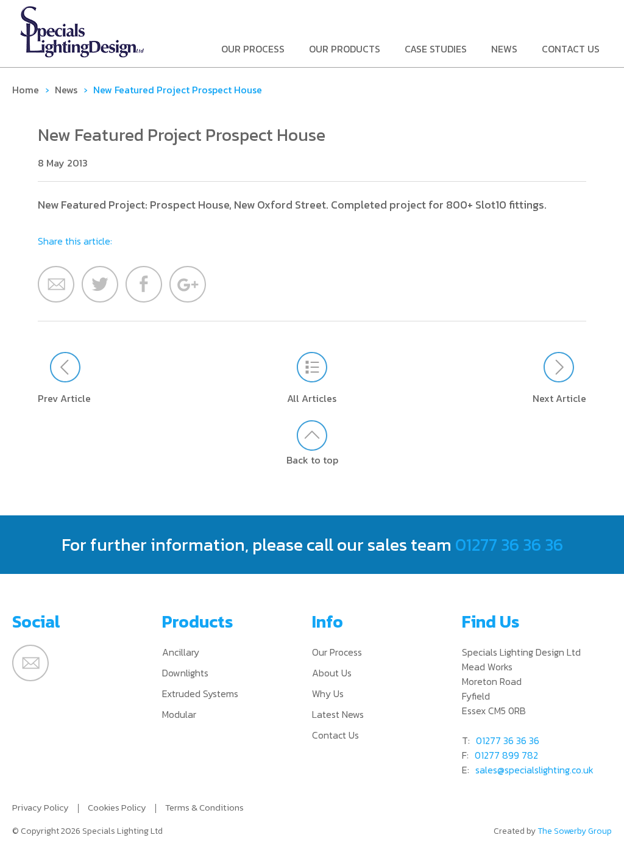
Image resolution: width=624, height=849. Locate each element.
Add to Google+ (187, 284)
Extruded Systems (200, 693)
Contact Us (571, 49)
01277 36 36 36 (509, 544)
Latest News (338, 714)
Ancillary (180, 652)
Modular (179, 714)
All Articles (311, 398)
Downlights (185, 672)
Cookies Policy (117, 807)
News (504, 49)
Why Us (328, 693)
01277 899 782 (506, 755)
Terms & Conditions (204, 807)
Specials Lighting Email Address (30, 663)
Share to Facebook (144, 284)
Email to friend (56, 284)
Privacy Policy (40, 807)
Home (25, 89)
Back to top (312, 460)
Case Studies (436, 49)
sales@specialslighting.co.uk (534, 769)
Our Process (253, 49)
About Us (332, 672)
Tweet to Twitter (100, 284)
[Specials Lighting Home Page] (82, 31)
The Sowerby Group (574, 831)
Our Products (344, 49)
